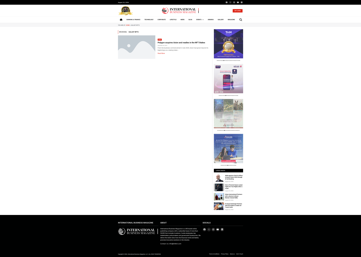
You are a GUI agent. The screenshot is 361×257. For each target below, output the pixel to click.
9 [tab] (227, 60)
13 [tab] (233, 130)
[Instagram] (234, 2)
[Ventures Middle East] (228, 147)
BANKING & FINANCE (133, 19)
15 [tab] (235, 60)
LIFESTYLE (173, 19)
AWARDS (211, 19)
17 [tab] (238, 60)
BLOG (190, 19)
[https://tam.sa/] (228, 43)
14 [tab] (234, 60)
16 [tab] (237, 130)
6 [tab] (223, 60)
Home (128, 25)
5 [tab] (222, 60)
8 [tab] (226, 60)
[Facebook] (226, 2)
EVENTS (198, 19)
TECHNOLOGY (148, 19)
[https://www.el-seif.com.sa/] (228, 113)
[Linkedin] (241, 2)
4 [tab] (221, 60)
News (159, 39)
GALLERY (221, 19)
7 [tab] (225, 60)
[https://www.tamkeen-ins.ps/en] (228, 78)
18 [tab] (239, 60)
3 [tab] (221, 95)
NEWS (182, 19)
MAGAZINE (231, 19)
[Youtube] (237, 2)
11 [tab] (230, 60)
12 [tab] (231, 60)
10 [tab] (229, 130)
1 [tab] (217, 60)
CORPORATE (162, 19)
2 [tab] (218, 60)
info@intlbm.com (175, 244)
